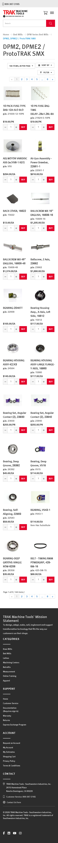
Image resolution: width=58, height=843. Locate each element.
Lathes (6, 658)
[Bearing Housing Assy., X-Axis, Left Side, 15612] (40, 295)
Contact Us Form (14, 802)
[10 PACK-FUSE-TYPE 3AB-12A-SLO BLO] (13, 93)
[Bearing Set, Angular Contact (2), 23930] (13, 400)
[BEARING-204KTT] (13, 295)
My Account (8, 747)
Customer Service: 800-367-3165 (21, 797)
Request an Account (11, 743)
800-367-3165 (12, 4)
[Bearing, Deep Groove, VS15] (40, 448)
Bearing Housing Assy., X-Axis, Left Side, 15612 (40, 311)
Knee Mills (7, 649)
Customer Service (10, 703)
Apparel (6, 680)
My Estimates (9, 752)
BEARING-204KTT (13, 307)
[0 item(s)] (46, 12)
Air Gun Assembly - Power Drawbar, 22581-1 (41, 162)
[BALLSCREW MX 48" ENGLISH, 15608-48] (13, 246)
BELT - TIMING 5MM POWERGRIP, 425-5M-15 (41, 562)
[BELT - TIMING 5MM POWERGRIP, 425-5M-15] (40, 545)
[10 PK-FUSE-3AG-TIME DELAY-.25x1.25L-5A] (40, 93)
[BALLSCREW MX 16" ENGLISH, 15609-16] (40, 198)
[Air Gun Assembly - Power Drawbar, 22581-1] (40, 145)
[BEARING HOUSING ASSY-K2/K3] (13, 347)
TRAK (18, 14)
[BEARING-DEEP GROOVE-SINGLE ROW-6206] (13, 545)
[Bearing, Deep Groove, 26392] (13, 448)
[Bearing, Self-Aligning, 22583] (13, 497)
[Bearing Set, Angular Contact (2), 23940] (40, 400)
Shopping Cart (9, 756)
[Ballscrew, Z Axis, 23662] (40, 246)
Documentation (9, 708)
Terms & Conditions (11, 765)
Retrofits (7, 667)
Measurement (9, 671)
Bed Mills (7, 653)
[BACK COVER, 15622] (13, 198)
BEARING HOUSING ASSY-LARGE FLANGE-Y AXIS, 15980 (42, 364)
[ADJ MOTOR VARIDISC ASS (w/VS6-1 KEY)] (13, 145)
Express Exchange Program (14, 724)
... (42, 79)
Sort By (45, 65)
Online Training (9, 676)
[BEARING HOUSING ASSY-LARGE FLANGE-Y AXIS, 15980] (40, 347)
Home (5, 699)
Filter (46, 72)
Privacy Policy (9, 761)
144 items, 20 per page (19, 66)
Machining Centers (11, 662)
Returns (6, 720)
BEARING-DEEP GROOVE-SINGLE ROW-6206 (12, 562)
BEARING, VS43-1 (40, 509)
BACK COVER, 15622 (14, 210)
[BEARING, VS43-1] (40, 497)
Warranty (7, 716)
